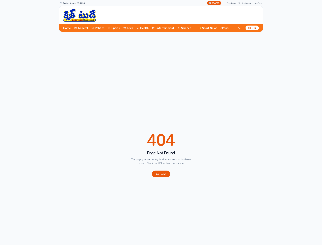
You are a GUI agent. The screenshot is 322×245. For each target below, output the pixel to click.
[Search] (239, 28)
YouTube (258, 3)
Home (67, 28)
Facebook (231, 3)
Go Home (161, 174)
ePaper (225, 28)
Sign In (252, 28)
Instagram (246, 3)
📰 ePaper (214, 3)
